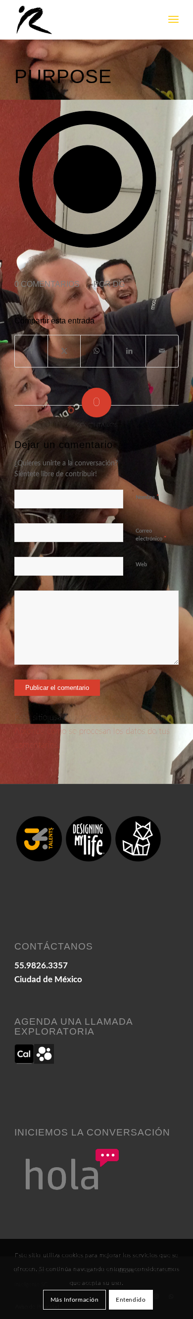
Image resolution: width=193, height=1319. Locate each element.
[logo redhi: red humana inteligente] (79, 20)
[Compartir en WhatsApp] (97, 351)
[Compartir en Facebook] (31, 351)
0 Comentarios (47, 284)
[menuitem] (173, 20)
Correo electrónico (151, 535)
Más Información (74, 1300)
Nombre (147, 497)
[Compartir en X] (64, 351)
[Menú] (173, 20)
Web (141, 564)
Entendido (130, 1300)
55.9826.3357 (41, 965)
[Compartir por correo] (162, 351)
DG (119, 284)
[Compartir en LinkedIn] (129, 351)
